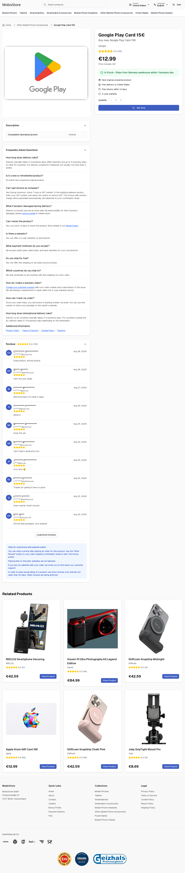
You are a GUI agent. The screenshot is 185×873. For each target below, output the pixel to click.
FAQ (50, 815)
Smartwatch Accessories (59, 13)
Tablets (23, 13)
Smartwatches (37, 13)
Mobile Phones (9, 13)
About (51, 795)
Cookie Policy (47, 330)
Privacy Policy (12, 330)
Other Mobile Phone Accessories (116, 13)
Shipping (61, 330)
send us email (28, 213)
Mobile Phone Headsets (86, 13)
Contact (52, 799)
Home (8, 25)
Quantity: (102, 100)
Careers (52, 803)
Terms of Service (30, 330)
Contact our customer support (20, 287)
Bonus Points (55, 807)
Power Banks (142, 13)
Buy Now (141, 107)
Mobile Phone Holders (162, 13)
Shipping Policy (148, 807)
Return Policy (72, 225)
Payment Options (57, 811)
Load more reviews (46, 535)
